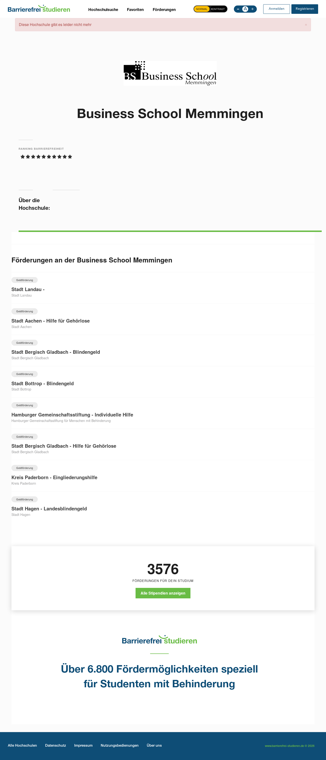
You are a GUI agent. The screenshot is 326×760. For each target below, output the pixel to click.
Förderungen (164, 10)
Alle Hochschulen (22, 746)
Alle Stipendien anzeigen (163, 593)
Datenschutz (55, 746)
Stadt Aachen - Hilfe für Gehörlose (50, 320)
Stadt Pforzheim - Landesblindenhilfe (53, 539)
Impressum (83, 746)
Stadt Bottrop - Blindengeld (42, 383)
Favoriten (135, 10)
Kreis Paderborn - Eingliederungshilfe (54, 477)
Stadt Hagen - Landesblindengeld (49, 508)
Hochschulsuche (103, 10)
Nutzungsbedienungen (120, 746)
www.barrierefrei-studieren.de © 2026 (290, 746)
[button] (306, 23)
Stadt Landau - (28, 289)
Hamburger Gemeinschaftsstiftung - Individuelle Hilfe (72, 414)
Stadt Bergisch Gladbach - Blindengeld (55, 351)
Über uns (154, 746)
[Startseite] (39, 8)
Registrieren (305, 8)
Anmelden (276, 8)
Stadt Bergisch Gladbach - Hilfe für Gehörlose (63, 445)
